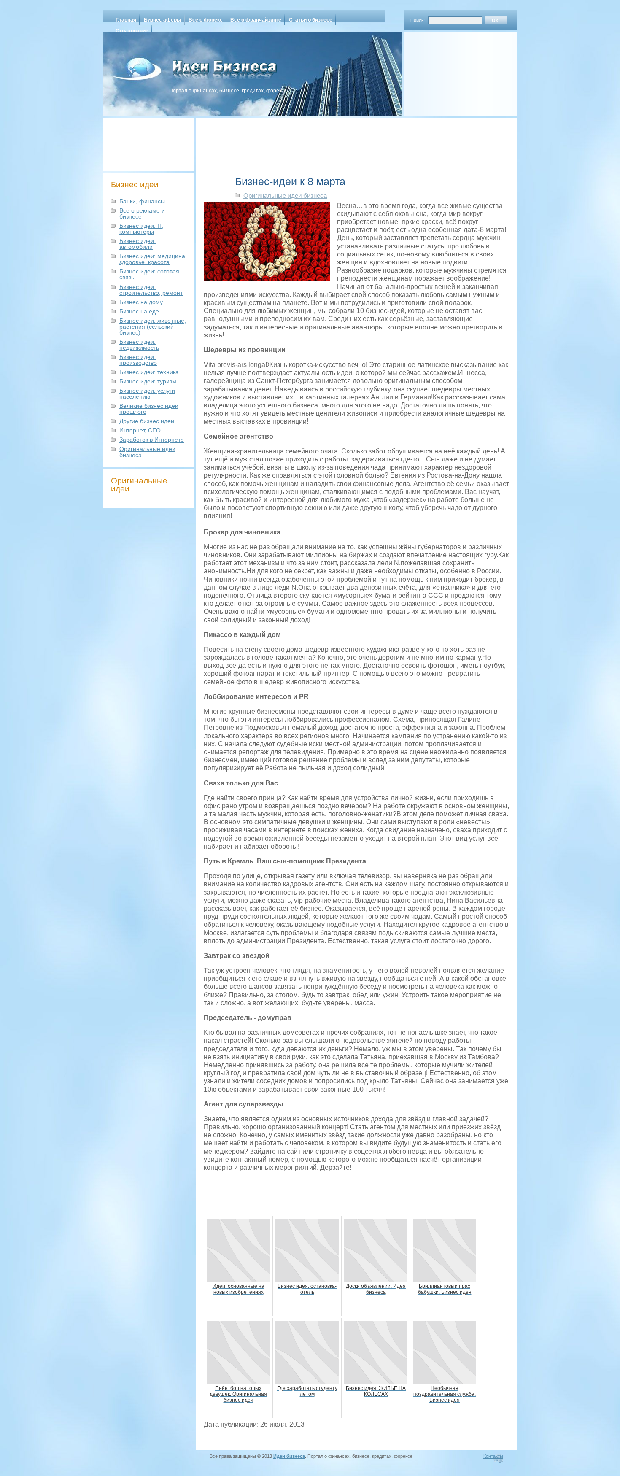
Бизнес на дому (141, 302)
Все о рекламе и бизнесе (142, 213)
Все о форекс (206, 20)
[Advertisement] (449, 71)
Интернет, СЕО (140, 430)
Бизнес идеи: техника (149, 372)
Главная (126, 20)
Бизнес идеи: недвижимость (139, 344)
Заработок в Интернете (151, 439)
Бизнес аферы (162, 20)
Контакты (493, 1456)
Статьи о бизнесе (310, 20)
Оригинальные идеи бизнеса (147, 451)
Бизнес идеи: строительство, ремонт (151, 289)
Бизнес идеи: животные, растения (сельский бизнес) (152, 326)
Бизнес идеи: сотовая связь (149, 274)
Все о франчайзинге (255, 20)
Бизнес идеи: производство (138, 359)
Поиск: (417, 20)
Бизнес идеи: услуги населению (147, 393)
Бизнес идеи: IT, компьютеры (141, 228)
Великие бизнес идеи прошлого (148, 408)
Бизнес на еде (139, 311)
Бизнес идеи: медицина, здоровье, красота (153, 259)
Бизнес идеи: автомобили (137, 243)
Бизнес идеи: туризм (147, 381)
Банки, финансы (142, 201)
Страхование (132, 31)
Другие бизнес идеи (146, 421)
